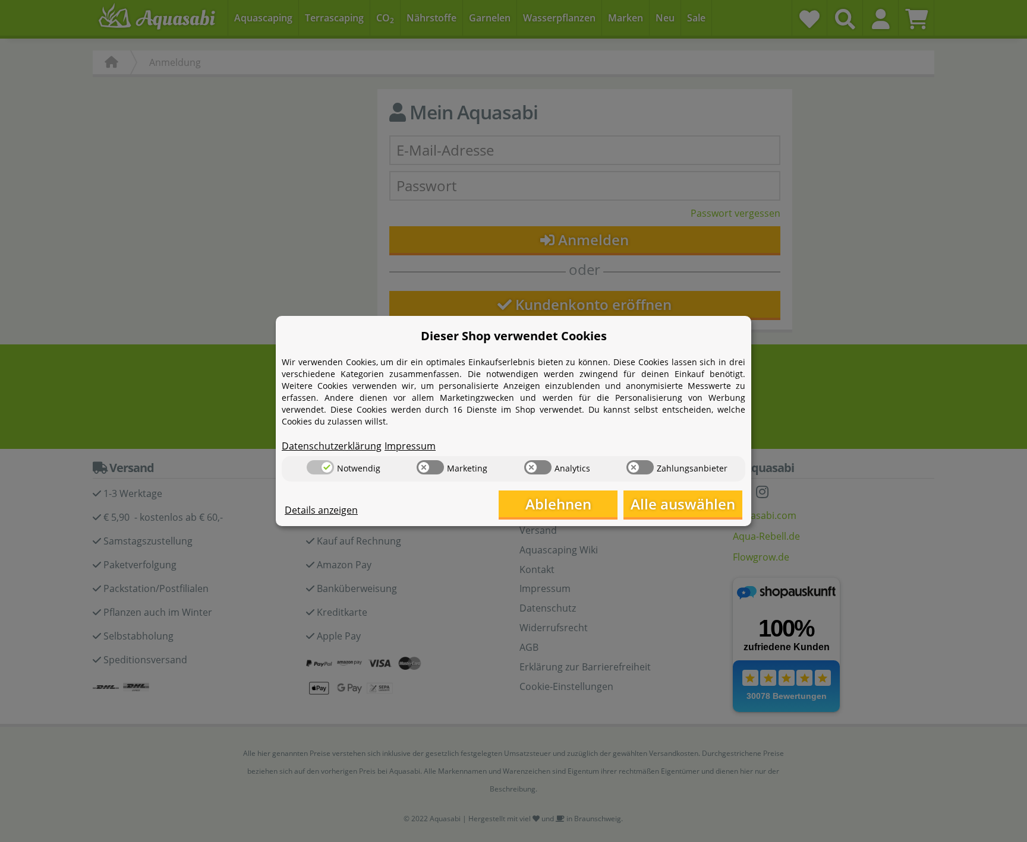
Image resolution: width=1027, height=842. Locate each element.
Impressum (410, 445)
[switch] (320, 467)
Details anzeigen (321, 510)
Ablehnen (558, 504)
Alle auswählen (683, 504)
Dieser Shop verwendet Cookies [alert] (514, 336)
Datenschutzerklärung (332, 445)
